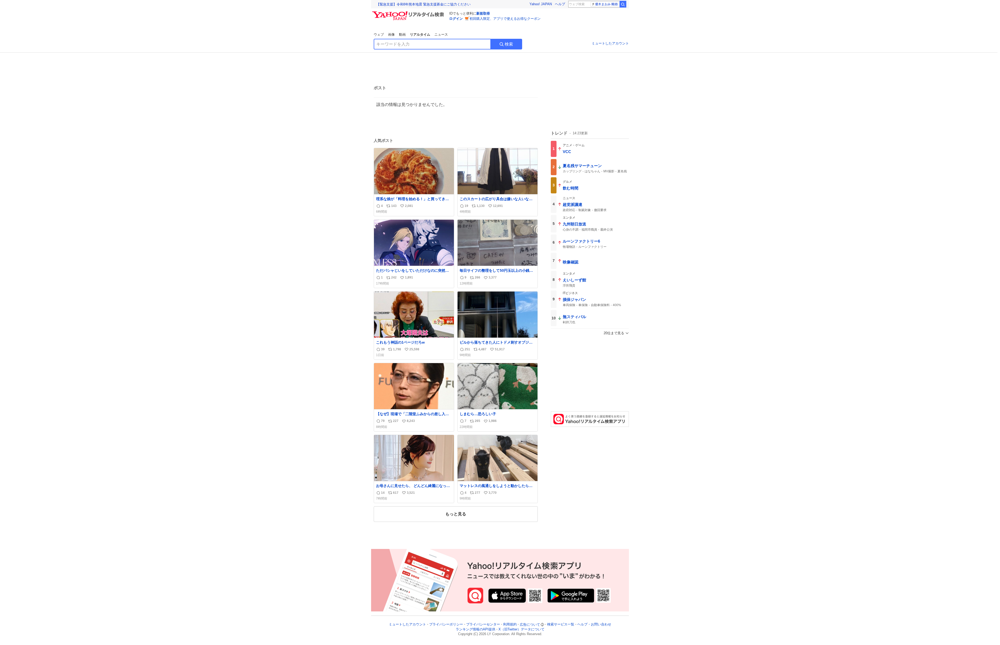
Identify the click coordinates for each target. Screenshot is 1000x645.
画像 (391, 34)
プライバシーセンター (483, 625)
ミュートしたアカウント (610, 43)
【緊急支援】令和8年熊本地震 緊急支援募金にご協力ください (423, 4)
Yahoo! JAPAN (540, 4)
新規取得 (483, 13)
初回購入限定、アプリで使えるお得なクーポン (505, 19)
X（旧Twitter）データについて (521, 629)
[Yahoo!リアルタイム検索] (409, 12)
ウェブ (379, 34)
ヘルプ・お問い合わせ (594, 625)
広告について (530, 625)
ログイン (456, 19)
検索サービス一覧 (560, 625)
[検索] (623, 4)
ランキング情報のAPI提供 (475, 629)
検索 (509, 44)
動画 (402, 34)
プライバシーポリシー (446, 625)
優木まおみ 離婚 (606, 4)
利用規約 (510, 625)
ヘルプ (560, 4)
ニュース (441, 34)
